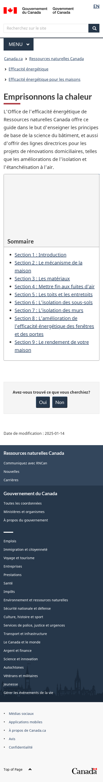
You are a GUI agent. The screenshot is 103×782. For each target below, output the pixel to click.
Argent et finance (18, 650)
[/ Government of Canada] (39, 10)
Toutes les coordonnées (23, 503)
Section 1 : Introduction (40, 254)
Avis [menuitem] (12, 739)
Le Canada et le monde (22, 642)
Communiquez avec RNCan (25, 463)
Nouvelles (11, 471)
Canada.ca (13, 58)
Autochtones (14, 667)
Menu (21, 44)
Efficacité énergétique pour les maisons (44, 79)
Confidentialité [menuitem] (21, 747)
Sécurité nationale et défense (27, 608)
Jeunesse (11, 684)
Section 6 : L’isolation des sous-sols (54, 302)
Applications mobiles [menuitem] (25, 722)
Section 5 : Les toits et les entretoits (54, 294)
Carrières (11, 480)
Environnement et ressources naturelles (36, 600)
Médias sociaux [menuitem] (21, 713)
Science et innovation (21, 659)
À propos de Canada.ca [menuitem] (27, 730)
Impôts (9, 591)
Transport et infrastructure (25, 633)
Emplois (10, 541)
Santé (8, 583)
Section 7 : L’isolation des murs (49, 310)
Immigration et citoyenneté (25, 549)
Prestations (13, 574)
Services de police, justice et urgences (34, 625)
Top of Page (13, 769)
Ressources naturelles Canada (56, 58)
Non (59, 402)
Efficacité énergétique (28, 69)
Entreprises (13, 566)
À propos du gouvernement (26, 520)
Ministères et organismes (24, 511)
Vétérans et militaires (21, 675)
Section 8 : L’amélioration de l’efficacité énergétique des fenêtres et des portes (54, 326)
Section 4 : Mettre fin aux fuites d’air (55, 286)
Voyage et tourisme (19, 558)
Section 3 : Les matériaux (42, 278)
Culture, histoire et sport (23, 617)
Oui (43, 402)
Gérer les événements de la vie (28, 692)
